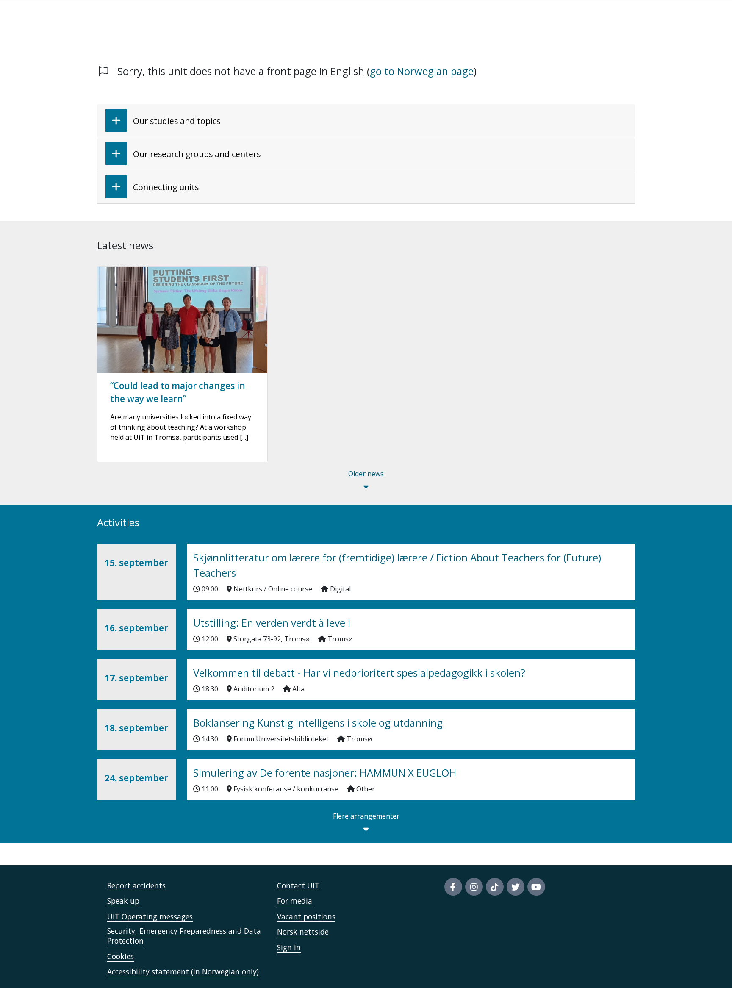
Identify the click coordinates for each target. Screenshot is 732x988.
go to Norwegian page (422, 71)
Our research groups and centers (197, 154)
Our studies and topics (176, 121)
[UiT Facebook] (453, 887)
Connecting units (166, 187)
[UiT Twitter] (515, 887)
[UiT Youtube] (536, 887)
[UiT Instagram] (474, 887)
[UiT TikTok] (495, 887)
